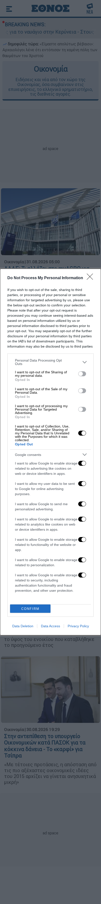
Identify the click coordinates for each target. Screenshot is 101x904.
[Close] (91, 278)
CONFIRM (30, 609)
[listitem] (50, 362)
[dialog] (50, 452)
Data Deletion (22, 626)
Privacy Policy (78, 626)
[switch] (82, 373)
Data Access (50, 626)
